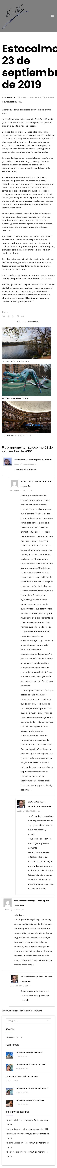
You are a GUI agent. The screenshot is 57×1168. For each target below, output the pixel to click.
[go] (47, 1021)
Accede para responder (40, 459)
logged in (18, 1010)
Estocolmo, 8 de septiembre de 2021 (32, 1088)
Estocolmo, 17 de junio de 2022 (29, 1052)
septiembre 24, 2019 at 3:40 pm (28, 811)
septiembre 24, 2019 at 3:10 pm (21, 490)
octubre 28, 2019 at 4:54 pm (20, 986)
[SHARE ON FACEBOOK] (9, 316)
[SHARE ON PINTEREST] (18, 316)
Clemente (18, 459)
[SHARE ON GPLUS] (13, 316)
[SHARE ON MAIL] (23, 316)
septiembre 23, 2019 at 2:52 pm (25, 464)
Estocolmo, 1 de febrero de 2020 (15, 398)
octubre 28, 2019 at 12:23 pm (13, 910)
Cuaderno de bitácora (13, 102)
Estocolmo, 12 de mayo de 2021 (30, 1100)
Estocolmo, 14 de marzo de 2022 (30, 1064)
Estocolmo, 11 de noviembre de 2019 (16, 361)
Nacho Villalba (10, 97)
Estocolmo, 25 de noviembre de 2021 (22, 1076)
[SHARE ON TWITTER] (4, 317)
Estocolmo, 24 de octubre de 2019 (16, 436)
